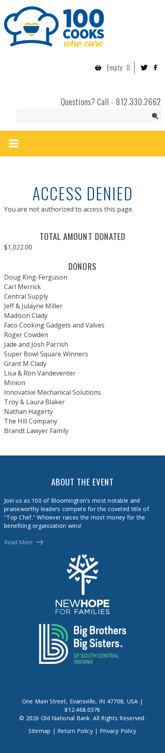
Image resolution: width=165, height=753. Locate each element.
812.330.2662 (138, 102)
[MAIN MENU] (13, 143)
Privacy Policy (118, 731)
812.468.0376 (82, 709)
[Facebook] (155, 67)
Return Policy (75, 731)
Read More (18, 542)
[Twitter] (144, 67)
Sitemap (39, 731)
